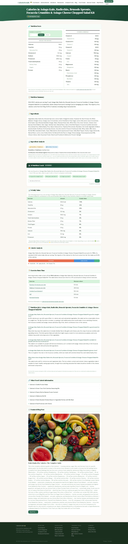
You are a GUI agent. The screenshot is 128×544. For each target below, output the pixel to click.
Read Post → (33, 512)
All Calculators (59, 527)
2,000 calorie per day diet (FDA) (84, 89)
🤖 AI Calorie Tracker (77, 533)
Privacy (105, 541)
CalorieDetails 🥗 (21, 525)
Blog (76, 2)
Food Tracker (82, 2)
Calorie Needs (58, 531)
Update (41, 35)
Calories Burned (45, 2)
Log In (107, 4)
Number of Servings (35, 32)
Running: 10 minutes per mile (38, 284)
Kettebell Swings (34, 297)
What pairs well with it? (51, 176)
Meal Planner (100, 2)
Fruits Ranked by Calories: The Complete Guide (44, 463)
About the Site (92, 531)
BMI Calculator (59, 529)
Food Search (36, 2)
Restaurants (60, 2)
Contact (110, 541)
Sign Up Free (108, 1)
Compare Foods (69, 2)
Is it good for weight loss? (36, 176)
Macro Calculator (59, 535)
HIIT (31, 294)
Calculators (53, 2)
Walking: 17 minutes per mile (37, 288)
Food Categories (42, 529)
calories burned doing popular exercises (53, 301)
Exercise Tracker (91, 2)
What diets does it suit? (79, 176)
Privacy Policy (92, 529)
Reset (47, 35)
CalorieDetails (25, 3)
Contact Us (91, 527)
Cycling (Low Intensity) (36, 291)
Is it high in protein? (65, 176)
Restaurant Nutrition (43, 533)
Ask (97, 181)
